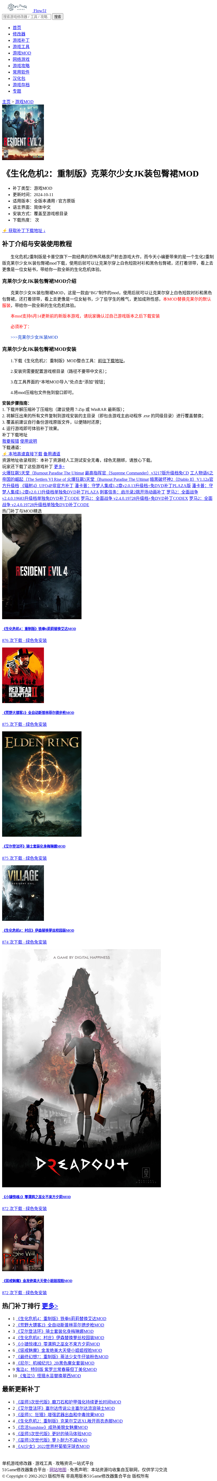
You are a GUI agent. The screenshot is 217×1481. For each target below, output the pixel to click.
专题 (17, 91)
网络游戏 (21, 59)
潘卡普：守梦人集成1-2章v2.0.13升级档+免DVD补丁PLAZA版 (133, 485)
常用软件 (21, 72)
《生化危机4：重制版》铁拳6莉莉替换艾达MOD (61, 1318)
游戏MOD (22, 53)
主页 (6, 101)
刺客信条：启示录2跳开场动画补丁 (132, 492)
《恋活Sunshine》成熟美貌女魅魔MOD (52, 1427)
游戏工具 (21, 46)
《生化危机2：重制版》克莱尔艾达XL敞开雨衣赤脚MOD (69, 1421)
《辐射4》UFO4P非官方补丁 (47, 485)
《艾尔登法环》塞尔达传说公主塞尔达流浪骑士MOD (65, 1408)
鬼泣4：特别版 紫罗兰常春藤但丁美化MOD (56, 1369)
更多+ (59, 466)
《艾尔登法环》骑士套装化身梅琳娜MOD (55, 1331)
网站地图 (57, 1470)
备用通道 (51, 454)
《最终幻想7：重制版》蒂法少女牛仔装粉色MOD (62, 1357)
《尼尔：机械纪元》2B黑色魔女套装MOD (55, 1363)
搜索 (57, 17)
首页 (17, 27)
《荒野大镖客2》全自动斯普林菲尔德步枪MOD (60, 1325)
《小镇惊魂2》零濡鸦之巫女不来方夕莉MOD (58, 1344)
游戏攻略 (21, 66)
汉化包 (19, 78)
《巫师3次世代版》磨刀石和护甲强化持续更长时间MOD (68, 1402)
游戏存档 (21, 85)
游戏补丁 (21, 40)
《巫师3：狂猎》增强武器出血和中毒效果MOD (60, 1414)
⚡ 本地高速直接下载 (22, 454)
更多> (50, 1306)
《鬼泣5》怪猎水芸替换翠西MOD (49, 1376)
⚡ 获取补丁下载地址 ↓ (24, 230)
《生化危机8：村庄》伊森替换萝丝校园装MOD (60, 1337)
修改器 (19, 34)
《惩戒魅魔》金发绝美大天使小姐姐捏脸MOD (59, 1350)
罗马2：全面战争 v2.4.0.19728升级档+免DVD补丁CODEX (134, 498)
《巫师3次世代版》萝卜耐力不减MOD (51, 1440)
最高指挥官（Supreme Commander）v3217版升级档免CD (137, 473)
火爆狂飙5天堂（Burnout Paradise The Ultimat (43, 473)
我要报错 (10, 441)
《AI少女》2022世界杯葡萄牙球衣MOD (53, 1446)
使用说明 (28, 441)
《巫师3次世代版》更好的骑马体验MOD (54, 1434)
